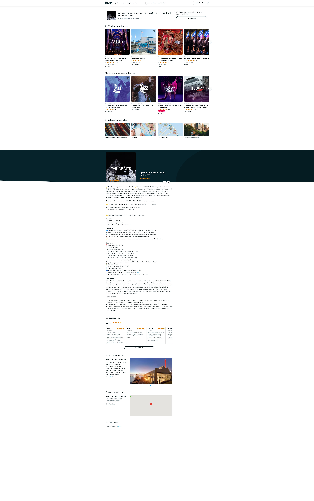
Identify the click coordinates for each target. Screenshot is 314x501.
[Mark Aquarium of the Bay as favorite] (154, 31)
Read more (109, 376)
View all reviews (139, 347)
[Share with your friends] (164, 182)
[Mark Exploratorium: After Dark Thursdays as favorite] (207, 31)
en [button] (199, 3)
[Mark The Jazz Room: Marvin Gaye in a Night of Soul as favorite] (154, 78)
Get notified (192, 18)
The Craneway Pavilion (116, 396)
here (137, 272)
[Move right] (210, 41)
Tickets (191, 181)
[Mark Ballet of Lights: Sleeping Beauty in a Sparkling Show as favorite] (181, 78)
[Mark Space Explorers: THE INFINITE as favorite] (168, 182)
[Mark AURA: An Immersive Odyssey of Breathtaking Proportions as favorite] (128, 31)
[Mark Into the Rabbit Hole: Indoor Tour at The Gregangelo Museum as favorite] (181, 31)
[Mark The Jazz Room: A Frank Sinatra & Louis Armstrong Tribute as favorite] (128, 78)
